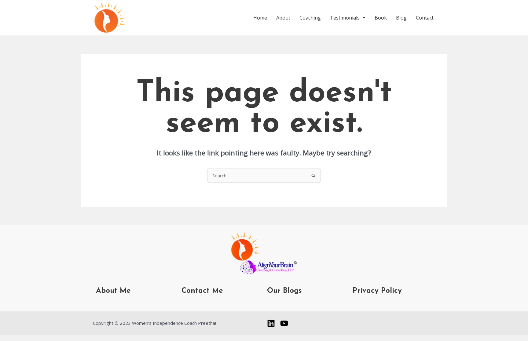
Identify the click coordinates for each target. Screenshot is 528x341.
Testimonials (345, 17)
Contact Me (202, 291)
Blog (401, 17)
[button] (347, 18)
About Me (113, 291)
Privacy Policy (377, 291)
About (283, 17)
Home (260, 17)
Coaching (310, 17)
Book (381, 17)
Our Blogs (284, 291)
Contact (425, 17)
